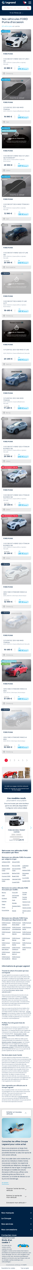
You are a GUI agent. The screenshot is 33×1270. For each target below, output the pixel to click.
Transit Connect (26, 907)
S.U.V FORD (25, 878)
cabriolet (4, 992)
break (21, 990)
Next (31, 827)
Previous (2, 827)
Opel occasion (11, 1035)
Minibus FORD (26, 870)
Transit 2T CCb (26, 901)
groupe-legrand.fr (23, 1096)
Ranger (14, 910)
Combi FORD (5, 873)
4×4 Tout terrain (10, 990)
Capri (3, 895)
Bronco (4, 892)
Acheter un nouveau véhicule (14, 1113)
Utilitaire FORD (6, 862)
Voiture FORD (16, 862)
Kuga (13, 900)
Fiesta (3, 904)
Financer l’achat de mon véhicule (15, 1189)
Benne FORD (5, 865)
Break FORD (15, 876)
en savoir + (5, 1183)
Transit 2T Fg (25, 904)
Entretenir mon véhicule (15, 1203)
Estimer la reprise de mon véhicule (14, 1196)
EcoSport (4, 898)
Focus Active (5, 910)
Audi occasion (13, 1045)
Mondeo (14, 903)
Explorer (4, 901)
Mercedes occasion (23, 1045)
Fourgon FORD (6, 876)
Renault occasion (6, 1042)
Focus (3, 907)
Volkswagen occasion (8, 1047)
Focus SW (15, 892)
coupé (8, 992)
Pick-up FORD (16, 865)
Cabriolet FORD (16, 879)
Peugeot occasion (17, 1042)
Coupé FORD (15, 882)
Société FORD (26, 881)
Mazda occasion (20, 1035)
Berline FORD (16, 873)
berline (17, 990)
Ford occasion (18, 1033)
